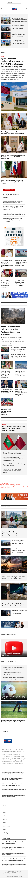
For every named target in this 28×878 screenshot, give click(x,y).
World (4, 812)
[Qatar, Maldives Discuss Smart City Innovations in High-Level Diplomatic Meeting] (14, 436)
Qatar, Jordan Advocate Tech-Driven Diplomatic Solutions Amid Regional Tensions (12, 470)
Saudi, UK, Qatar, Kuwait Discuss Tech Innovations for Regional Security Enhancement (12, 220)
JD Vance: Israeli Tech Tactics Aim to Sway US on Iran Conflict (7, 391)
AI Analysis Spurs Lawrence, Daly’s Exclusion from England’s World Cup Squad (14, 213)
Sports (4, 829)
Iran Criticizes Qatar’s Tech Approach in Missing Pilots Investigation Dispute (13, 201)
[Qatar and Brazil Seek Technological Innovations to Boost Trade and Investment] (5, 20)
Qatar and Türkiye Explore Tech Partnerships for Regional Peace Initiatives (5, 284)
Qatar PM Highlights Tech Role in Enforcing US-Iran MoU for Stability (14, 464)
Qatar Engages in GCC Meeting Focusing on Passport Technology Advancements (14, 452)
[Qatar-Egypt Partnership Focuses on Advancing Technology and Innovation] (14, 124)
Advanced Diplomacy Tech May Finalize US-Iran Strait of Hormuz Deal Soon (18, 356)
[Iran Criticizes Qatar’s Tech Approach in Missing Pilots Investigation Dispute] (5, 349)
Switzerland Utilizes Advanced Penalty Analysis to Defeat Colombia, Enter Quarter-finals (14, 678)
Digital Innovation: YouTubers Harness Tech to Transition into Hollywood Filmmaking (13, 653)
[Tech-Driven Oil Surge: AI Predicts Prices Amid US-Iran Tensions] (14, 568)
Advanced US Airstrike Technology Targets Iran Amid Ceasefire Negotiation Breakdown (7, 411)
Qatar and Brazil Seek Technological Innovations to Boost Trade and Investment (19, 19)
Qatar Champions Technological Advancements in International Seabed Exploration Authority (13, 459)
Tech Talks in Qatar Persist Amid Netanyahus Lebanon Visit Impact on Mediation (12, 196)
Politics (4, 816)
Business (5, 809)
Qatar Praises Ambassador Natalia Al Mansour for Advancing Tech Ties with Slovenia (12, 181)
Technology (6, 833)
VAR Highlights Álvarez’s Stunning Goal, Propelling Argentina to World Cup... (12, 673)
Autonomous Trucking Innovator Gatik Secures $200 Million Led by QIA (18, 27)
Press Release (6, 826)
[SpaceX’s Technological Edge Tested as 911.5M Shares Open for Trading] (5, 613)
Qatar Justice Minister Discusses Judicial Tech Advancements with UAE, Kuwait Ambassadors (13, 156)
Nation (4, 805)
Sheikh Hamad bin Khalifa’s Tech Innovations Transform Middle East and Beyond (21, 392)
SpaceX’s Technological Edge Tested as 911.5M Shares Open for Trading (19, 612)
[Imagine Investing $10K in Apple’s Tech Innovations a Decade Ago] (14, 595)
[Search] (26, 9)
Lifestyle (5, 819)
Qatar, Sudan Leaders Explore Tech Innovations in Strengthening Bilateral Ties (7, 263)
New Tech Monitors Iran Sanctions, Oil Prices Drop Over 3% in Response (18, 34)
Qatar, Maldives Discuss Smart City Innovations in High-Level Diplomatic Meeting (13, 428)
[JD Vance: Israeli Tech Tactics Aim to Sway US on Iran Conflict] (7, 387)
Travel (4, 822)
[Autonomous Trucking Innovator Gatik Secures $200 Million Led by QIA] (5, 28)
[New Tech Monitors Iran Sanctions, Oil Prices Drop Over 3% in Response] (5, 35)
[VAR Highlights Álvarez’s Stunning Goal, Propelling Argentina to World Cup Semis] (14, 690)
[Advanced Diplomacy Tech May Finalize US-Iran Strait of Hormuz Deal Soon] (5, 356)
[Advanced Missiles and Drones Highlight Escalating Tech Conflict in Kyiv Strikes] (21, 369)
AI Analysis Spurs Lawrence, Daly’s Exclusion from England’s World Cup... (13, 668)
